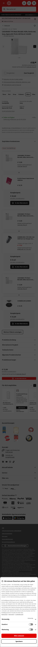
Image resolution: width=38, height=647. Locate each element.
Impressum (11, 614)
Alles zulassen (19, 636)
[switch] (31, 624)
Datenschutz (4, 614)
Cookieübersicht (19, 614)
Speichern (19, 641)
